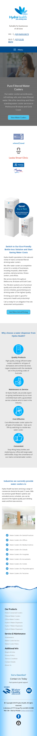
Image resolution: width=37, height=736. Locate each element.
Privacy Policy (10, 655)
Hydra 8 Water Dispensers (14, 629)
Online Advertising (27, 710)
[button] (18, 49)
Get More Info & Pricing (18, 312)
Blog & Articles (10, 652)
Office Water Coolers (12, 619)
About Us (8, 665)
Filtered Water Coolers (12, 616)
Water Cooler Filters (12, 644)
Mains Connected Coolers (13, 613)
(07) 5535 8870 (16, 40)
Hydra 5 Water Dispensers (14, 622)
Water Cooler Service (12, 640)
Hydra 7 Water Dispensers (14, 626)
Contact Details (10, 662)
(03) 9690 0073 (22, 34)
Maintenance (9, 637)
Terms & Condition (11, 658)
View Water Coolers (18, 117)
